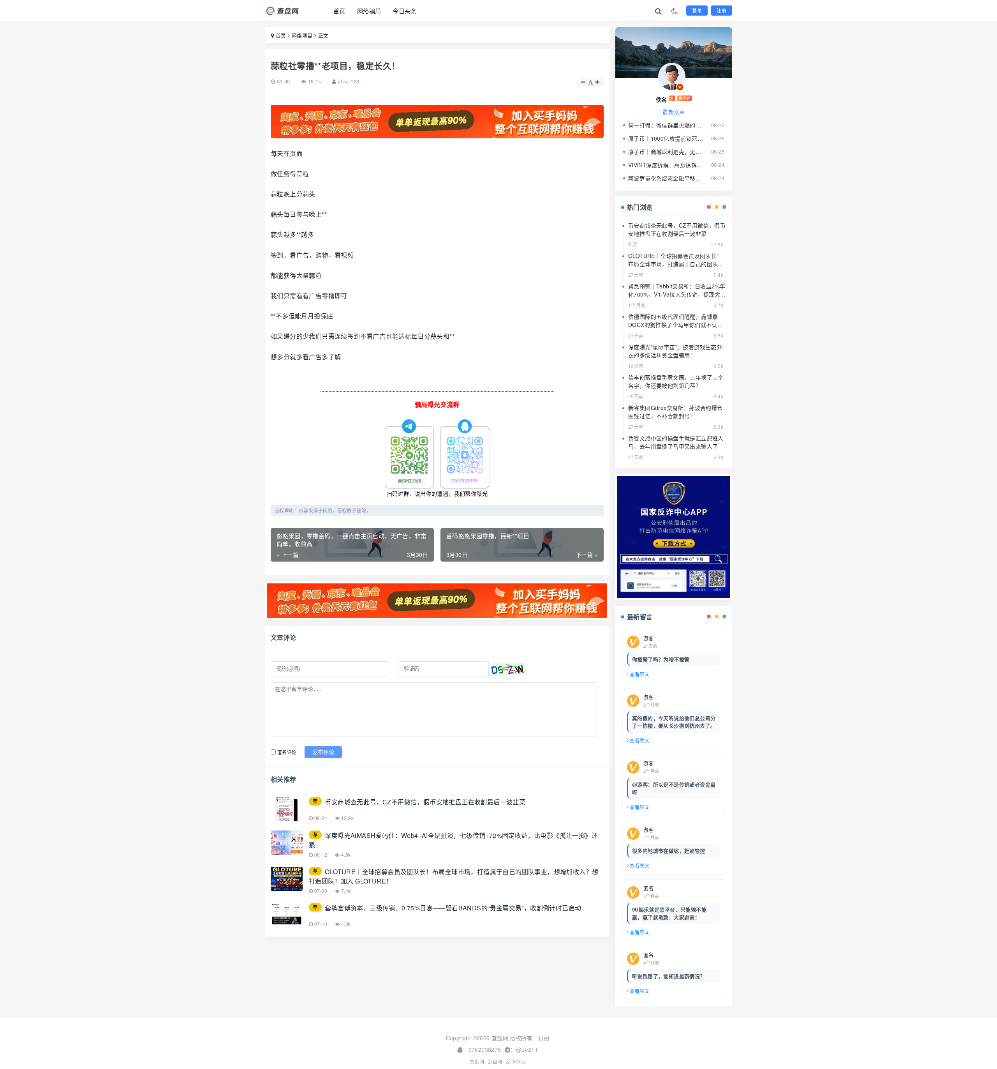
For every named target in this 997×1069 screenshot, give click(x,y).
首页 (339, 11)
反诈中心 (515, 1061)
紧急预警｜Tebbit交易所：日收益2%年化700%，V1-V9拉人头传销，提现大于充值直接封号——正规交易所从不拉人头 (677, 298)
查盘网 (477, 1061)
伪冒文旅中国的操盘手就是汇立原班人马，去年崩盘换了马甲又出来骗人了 (676, 442)
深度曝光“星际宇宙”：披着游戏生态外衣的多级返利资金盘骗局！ (675, 351)
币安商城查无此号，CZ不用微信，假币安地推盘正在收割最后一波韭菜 (677, 229)
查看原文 (639, 674)
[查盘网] (289, 11)
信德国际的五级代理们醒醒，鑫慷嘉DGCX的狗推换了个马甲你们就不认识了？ (675, 325)
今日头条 (405, 11)
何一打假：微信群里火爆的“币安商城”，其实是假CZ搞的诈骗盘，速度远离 (665, 125)
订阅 (544, 1038)
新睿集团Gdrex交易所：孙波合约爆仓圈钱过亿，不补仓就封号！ (675, 412)
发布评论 (323, 752)
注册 (721, 10)
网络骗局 (369, 11)
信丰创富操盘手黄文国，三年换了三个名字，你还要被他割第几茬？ (676, 381)
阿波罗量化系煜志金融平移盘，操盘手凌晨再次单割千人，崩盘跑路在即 (665, 178)
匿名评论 (287, 752)
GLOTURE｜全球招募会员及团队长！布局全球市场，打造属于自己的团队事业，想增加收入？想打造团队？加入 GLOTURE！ (676, 268)
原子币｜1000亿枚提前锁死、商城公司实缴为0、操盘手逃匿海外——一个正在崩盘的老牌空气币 (665, 138)
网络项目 (302, 35)
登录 (697, 10)
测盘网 (495, 1061)
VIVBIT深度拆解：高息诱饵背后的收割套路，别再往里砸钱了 (665, 165)
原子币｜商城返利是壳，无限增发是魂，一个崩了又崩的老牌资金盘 (665, 151)
